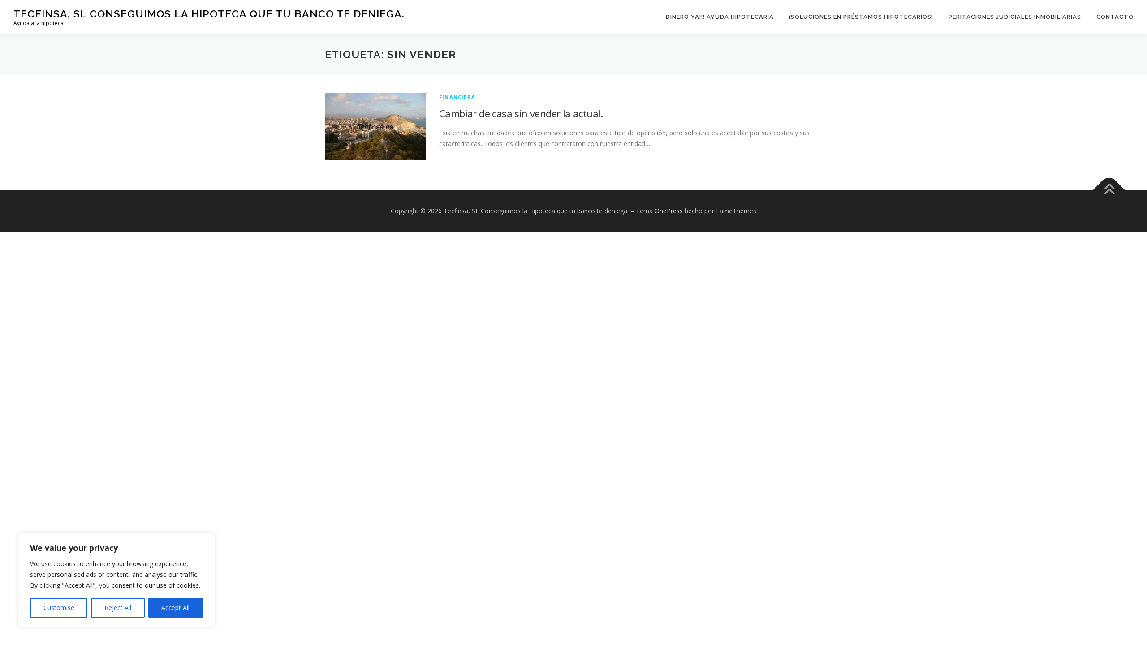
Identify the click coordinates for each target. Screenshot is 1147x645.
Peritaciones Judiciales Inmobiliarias (1015, 16)
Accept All (175, 607)
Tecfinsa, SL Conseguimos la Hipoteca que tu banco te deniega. (209, 14)
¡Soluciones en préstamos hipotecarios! (861, 16)
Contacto (1115, 16)
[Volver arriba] (1109, 190)
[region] (116, 580)
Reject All (117, 607)
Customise (58, 607)
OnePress (669, 210)
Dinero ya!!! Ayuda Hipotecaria (720, 16)
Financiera (457, 97)
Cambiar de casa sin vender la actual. (521, 113)
